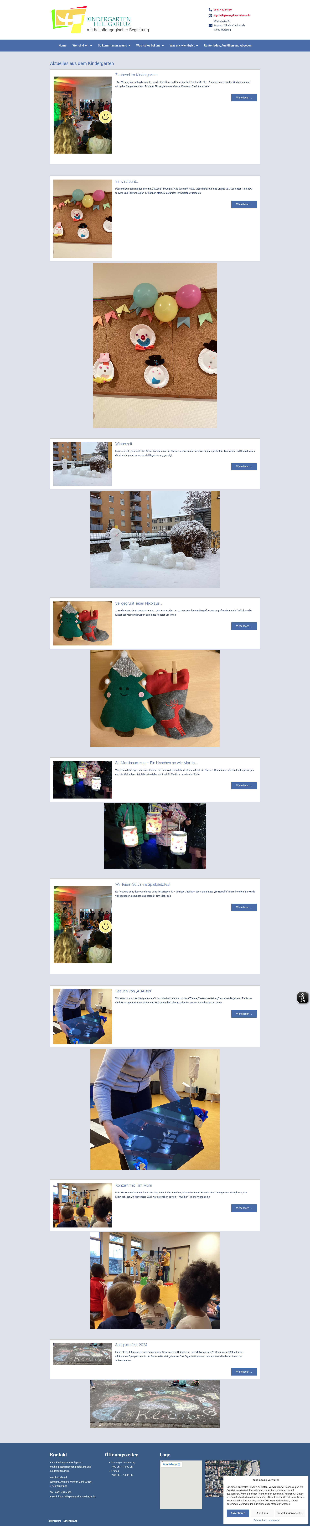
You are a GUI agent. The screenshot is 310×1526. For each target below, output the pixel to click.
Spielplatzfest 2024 (131, 1345)
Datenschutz (260, 1520)
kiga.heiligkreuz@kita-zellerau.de (76, 1496)
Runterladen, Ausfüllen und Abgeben (228, 45)
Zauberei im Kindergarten (136, 75)
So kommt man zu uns (112, 45)
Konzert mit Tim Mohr (133, 1185)
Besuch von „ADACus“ (133, 991)
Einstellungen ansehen (290, 1513)
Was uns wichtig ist (182, 45)
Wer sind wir (80, 45)
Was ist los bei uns (148, 45)
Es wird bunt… (127, 181)
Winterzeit (123, 444)
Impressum (274, 1520)
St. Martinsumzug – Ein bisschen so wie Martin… (156, 763)
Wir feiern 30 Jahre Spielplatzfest (142, 884)
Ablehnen (262, 1513)
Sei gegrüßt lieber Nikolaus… (138, 603)
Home (63, 45)
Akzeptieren (238, 1513)
